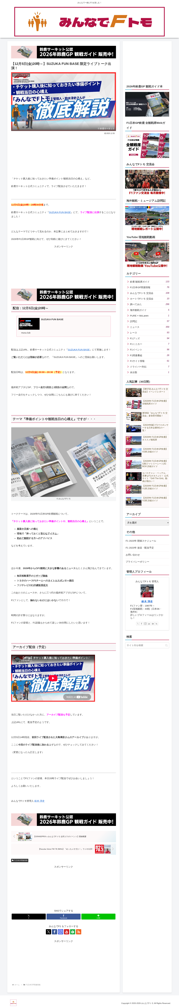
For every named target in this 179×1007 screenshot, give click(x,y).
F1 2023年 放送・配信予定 (140, 547)
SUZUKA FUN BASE (60, 212)
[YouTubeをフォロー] (66, 931)
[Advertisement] (37, 155)
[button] (166, 645)
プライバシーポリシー (137, 561)
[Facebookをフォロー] (54, 931)
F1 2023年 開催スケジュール (141, 541)
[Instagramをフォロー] (60, 931)
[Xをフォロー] (48, 931)
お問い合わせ (133, 555)
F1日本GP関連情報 (21, 860)
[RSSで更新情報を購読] (78, 931)
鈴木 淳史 (39, 801)
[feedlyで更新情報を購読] (72, 931)
